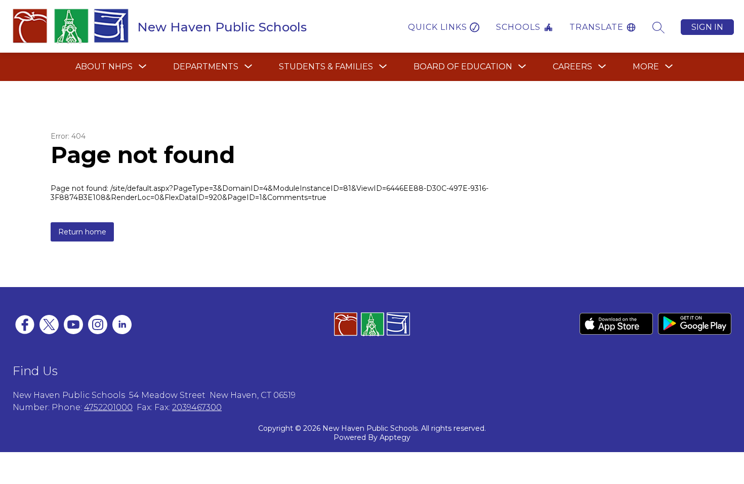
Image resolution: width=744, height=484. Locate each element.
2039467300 (197, 407)
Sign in (707, 27)
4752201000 (108, 407)
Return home (82, 231)
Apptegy (395, 437)
